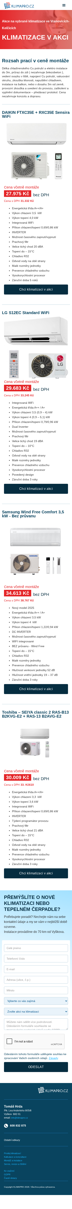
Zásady (53, 1058)
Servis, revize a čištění (15, 1164)
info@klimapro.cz (19, 1118)
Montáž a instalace (13, 1160)
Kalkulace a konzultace (15, 1157)
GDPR (7, 1174)
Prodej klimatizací (12, 1153)
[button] (64, 5)
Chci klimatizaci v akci (36, 289)
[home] (18, 6)
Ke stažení (9, 1171)
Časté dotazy (10, 1178)
